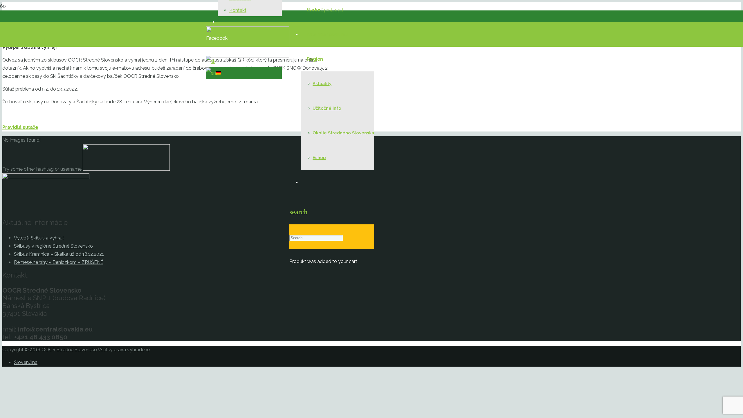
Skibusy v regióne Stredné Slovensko (53, 246)
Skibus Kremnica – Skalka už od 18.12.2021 (59, 254)
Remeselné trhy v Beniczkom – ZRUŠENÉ (58, 262)
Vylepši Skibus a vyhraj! (39, 238)
